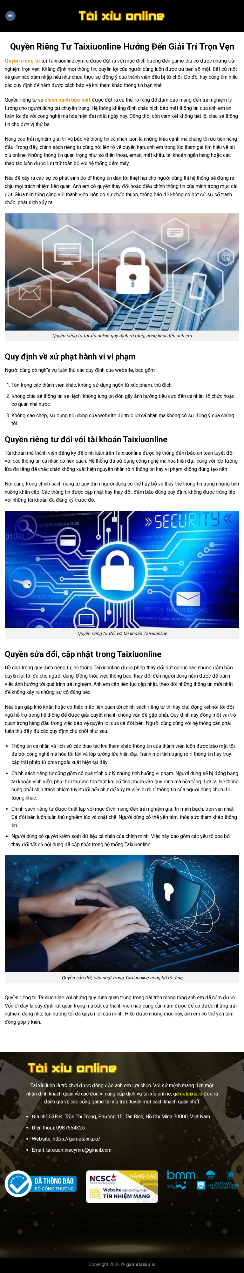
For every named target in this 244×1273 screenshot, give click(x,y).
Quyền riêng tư (22, 61)
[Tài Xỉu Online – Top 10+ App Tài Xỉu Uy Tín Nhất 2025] (122, 16)
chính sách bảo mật (67, 100)
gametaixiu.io (187, 1094)
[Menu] (10, 16)
